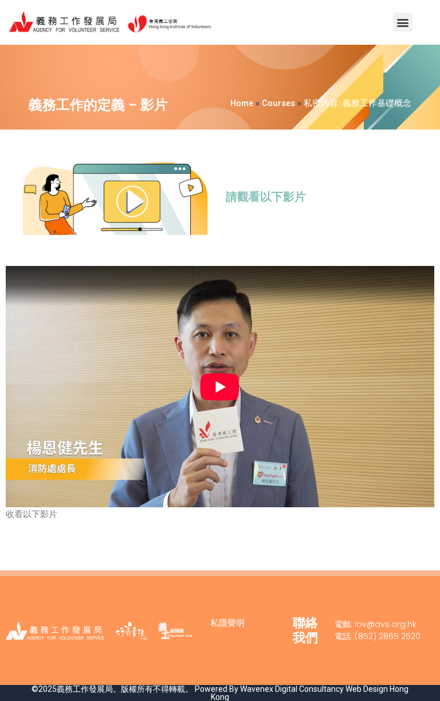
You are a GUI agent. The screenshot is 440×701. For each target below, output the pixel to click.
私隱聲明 (227, 623)
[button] (403, 22)
